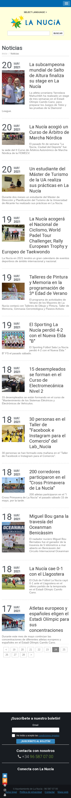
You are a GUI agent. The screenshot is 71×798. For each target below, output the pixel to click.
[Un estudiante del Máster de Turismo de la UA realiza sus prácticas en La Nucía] (13, 183)
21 (30, 649)
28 (23, 654)
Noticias (15, 53)
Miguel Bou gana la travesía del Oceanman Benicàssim (49, 524)
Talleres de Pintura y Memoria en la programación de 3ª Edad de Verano (48, 285)
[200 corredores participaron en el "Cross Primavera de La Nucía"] (13, 484)
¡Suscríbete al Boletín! (35, 741)
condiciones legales (49, 735)
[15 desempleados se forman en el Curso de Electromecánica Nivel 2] (13, 383)
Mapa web (63, 792)
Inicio (4, 53)
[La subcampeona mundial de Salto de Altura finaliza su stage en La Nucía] (13, 87)
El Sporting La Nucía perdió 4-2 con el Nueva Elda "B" (47, 333)
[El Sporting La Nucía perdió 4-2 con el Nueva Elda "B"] (13, 339)
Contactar (50, 792)
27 (15, 654)
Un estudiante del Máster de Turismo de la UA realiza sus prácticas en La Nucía (49, 179)
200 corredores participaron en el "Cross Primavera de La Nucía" (47, 480)
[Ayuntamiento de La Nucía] (35, 21)
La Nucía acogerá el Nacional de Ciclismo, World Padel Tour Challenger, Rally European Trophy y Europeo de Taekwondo (34, 235)
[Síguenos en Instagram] (4, 790)
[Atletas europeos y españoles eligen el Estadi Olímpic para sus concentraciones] (13, 622)
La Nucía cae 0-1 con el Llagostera (46, 571)
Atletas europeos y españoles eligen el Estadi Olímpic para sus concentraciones (49, 619)
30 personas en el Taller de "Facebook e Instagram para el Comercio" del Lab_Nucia (47, 433)
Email (35, 725)
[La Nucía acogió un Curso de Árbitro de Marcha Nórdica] (13, 138)
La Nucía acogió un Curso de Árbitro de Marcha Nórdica (49, 132)
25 (64, 649)
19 (14, 649)
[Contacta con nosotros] (4, 775)
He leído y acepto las (37, 735)
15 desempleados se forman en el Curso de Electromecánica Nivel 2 (47, 380)
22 (39, 649)
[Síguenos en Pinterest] (4, 785)
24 (55, 649)
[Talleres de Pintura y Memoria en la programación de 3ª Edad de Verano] (13, 291)
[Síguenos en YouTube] (4, 794)
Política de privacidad (31, 792)
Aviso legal (11, 792)
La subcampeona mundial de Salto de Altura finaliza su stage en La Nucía (47, 75)
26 (6, 654)
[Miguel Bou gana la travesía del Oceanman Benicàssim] (13, 537)
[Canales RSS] (4, 780)
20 (22, 649)
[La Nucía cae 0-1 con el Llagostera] (13, 581)
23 (47, 649)
